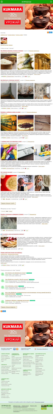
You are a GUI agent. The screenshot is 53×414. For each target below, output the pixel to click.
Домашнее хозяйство (6, 389)
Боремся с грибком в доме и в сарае (10, 112)
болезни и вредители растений (14, 52)
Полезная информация (34, 50)
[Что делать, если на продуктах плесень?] (4, 43)
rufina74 (8, 199)
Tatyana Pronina (11, 76)
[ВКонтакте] (50, 32)
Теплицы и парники (12, 295)
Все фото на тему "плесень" (7, 45)
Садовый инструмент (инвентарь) (27, 374)
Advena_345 (23, 280)
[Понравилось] (5, 76)
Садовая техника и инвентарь (27, 370)
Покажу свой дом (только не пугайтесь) (11, 252)
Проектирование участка (40, 370)
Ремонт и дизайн (4, 382)
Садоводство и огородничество (15, 354)
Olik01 (9, 108)
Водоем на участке (39, 359)
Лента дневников (4, 355)
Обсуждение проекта (39, 402)
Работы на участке (5, 390)
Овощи (10, 274)
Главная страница (5, 353)
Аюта (9, 265)
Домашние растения (27, 365)
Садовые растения (15, 360)
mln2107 (21, 295)
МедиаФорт (9, 407)
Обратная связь (16, 405)
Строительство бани (5, 385)
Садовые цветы (26, 359)
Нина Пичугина (25, 408)
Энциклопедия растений (6, 366)
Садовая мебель (38, 371)
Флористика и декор (27, 366)
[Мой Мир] (51, 32)
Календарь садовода (5, 367)
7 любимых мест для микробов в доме (11, 141)
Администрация (25, 405)
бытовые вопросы (11, 34)
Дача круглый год (4, 392)
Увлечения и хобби (5, 396)
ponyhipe (17, 274)
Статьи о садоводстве (5, 358)
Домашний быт (31, 141)
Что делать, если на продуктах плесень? (13, 234)
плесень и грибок (19, 34)
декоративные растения (20, 288)
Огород (13, 356)
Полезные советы (4, 373)
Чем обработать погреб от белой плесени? (16, 279)
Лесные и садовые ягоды (17, 357)
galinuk (8, 248)
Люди (2, 361)
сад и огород (11, 275)
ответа (3, 274)
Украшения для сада (39, 372)
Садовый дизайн (38, 368)
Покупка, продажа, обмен (6, 372)
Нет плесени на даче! (6, 172)
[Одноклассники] (48, 32)
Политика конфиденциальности (20, 406)
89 (23, 265)
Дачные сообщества (5, 356)
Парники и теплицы (15, 373)
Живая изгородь (38, 363)
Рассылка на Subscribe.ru (42, 349)
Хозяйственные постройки (6, 384)
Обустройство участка (40, 353)
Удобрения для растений (16, 368)
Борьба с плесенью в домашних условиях (12, 214)
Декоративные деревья (13, 287)
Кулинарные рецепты (5, 397)
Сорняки (13, 365)
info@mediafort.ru (16, 411)
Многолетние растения (27, 360)
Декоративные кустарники (28, 357)
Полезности (4, 364)
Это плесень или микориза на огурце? (15, 273)
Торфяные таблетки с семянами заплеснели (17, 300)
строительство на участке (13, 143)
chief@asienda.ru (31, 408)
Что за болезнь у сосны (11, 286)
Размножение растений (16, 363)
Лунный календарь (5, 369)
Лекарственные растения (6, 370)
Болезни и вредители (30, 80)
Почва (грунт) (14, 369)
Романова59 (24, 287)
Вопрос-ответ (4, 359)
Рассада (10, 301)
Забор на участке (38, 364)
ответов (2, 294)
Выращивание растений (16, 362)
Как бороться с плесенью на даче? (10, 80)
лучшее (10, 211)
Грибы (13, 366)
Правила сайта (33, 405)
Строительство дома (5, 381)
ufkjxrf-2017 (18, 301)
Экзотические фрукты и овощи (29, 363)
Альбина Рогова (11, 168)
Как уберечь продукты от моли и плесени (12, 50)
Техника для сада (26, 372)
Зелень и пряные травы (16, 359)
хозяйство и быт (4, 34)
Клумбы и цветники (39, 357)
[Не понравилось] (3, 76)
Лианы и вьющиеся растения (28, 362)
